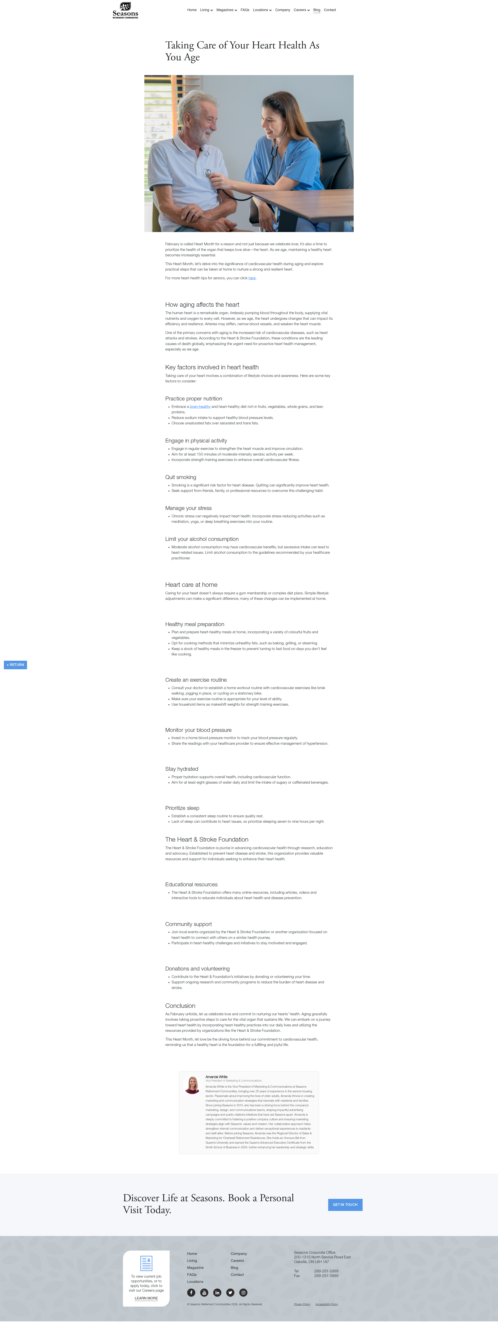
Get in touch (345, 1205)
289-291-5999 (326, 1271)
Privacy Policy (302, 1304)
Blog (316, 10)
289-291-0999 (326, 1276)
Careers (300, 10)
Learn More (146, 1298)
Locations (261, 10)
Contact (330, 10)
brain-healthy (200, 407)
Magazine (195, 1268)
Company (282, 10)
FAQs (245, 10)
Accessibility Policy (327, 1304)
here (252, 278)
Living (205, 10)
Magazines (225, 10)
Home (192, 10)
